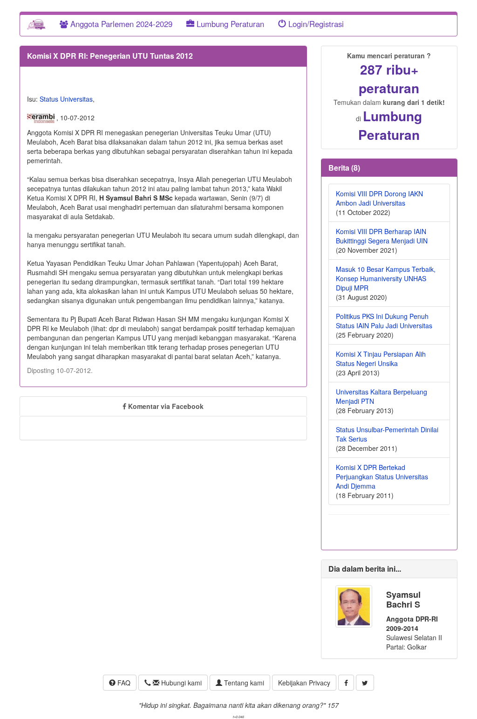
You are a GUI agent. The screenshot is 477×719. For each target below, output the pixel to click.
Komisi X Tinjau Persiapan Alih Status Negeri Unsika (381, 358)
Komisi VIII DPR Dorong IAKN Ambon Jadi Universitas (379, 198)
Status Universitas (66, 99)
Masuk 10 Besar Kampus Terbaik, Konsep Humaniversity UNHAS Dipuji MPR (386, 278)
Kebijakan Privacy (304, 682)
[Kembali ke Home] (36, 23)
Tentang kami (243, 682)
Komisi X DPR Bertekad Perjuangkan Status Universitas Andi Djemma (382, 477)
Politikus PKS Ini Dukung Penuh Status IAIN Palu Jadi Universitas (384, 320)
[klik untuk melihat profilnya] (353, 605)
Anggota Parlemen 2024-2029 (120, 23)
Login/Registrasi (315, 23)
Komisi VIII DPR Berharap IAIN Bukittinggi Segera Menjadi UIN (382, 236)
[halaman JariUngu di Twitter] (365, 683)
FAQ (123, 682)
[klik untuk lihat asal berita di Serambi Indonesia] (41, 117)
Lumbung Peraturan (229, 23)
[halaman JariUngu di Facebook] (346, 683)
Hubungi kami (180, 682)
